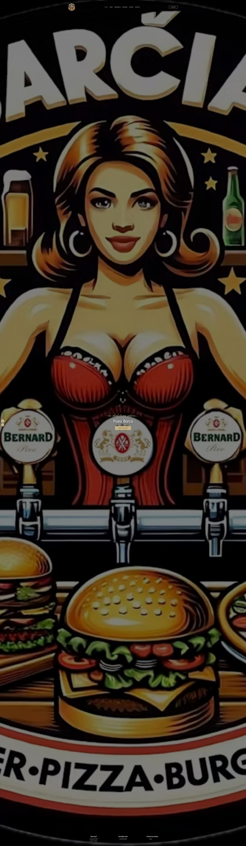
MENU (111, 7)
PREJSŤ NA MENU (123, 428)
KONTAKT (137, 7)
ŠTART (106, 7)
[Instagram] (2, 424)
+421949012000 (123, 839)
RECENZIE (124, 7)
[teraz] (154, 839)
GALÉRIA (131, 7)
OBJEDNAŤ (173, 7)
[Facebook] (2, 421)
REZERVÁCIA (117, 7)
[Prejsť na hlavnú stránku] (71, 7)
